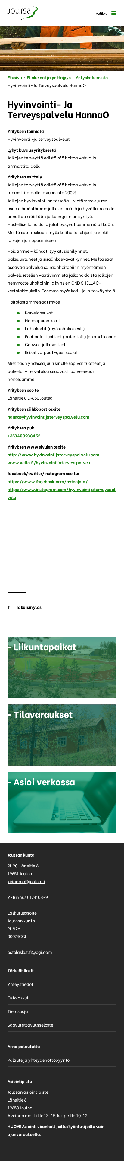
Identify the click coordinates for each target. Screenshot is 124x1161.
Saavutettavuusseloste (30, 1024)
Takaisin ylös (28, 607)
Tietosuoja (18, 1011)
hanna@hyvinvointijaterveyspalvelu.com (48, 416)
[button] (104, 13)
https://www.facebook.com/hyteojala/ (48, 481)
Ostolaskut (18, 997)
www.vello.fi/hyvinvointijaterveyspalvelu (49, 462)
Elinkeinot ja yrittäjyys (49, 77)
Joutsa (23, 13)
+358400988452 (24, 435)
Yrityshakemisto (92, 77)
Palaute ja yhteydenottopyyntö (39, 1059)
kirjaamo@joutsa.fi (26, 881)
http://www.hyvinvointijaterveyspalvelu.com (53, 454)
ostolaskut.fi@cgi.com (30, 952)
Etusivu (15, 77)
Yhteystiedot (20, 984)
